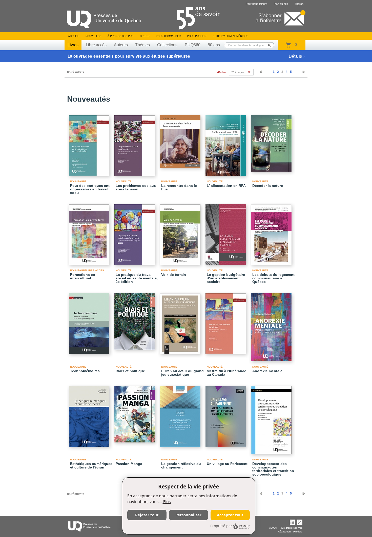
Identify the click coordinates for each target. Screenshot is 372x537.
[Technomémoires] (90, 321)
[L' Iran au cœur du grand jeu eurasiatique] (181, 321)
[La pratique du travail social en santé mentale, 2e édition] (135, 232)
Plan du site (281, 3)
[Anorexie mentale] (272, 325)
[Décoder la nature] (272, 141)
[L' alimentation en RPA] (226, 143)
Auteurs (121, 45)
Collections (167, 45)
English (299, 3)
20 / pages (237, 72)
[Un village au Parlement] (226, 414)
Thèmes (142, 45)
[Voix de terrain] (181, 232)
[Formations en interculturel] (90, 232)
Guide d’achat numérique (230, 36)
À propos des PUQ (121, 36)
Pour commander (168, 36)
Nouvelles (93, 36)
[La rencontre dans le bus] (181, 139)
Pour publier (196, 36)
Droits (145, 36)
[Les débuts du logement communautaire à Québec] (272, 232)
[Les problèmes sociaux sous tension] (135, 143)
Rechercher (271, 45)
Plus (167, 501)
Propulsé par (221, 525)
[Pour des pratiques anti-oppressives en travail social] (90, 143)
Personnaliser (188, 514)
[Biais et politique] (135, 319)
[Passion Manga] (135, 412)
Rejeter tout (147, 514)
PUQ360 (192, 45)
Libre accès (96, 45)
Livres (73, 45)
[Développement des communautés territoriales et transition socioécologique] (272, 418)
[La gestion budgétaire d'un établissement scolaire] (226, 232)
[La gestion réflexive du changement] (181, 414)
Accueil (73, 36)
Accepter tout (230, 514)
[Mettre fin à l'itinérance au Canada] (226, 321)
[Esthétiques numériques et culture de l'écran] (90, 414)
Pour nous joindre (256, 3)
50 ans (214, 45)
